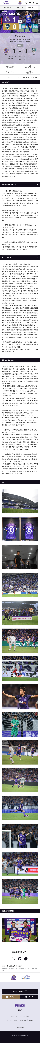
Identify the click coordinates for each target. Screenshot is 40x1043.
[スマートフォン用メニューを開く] (37, 3)
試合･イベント (8, 8)
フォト (10, 77)
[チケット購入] (30, 3)
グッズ (31, 997)
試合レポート (32, 8)
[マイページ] (26, 3)
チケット (13, 997)
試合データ (20, 8)
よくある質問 (23, 1020)
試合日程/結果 (11, 966)
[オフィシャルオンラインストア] (34, 3)
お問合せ (31, 1020)
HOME (3, 966)
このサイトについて (16, 1016)
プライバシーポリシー (12, 1020)
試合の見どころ (10, 67)
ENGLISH (21, 1027)
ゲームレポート (10, 72)
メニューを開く (18, 991)
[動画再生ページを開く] (20, 21)
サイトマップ (26, 1016)
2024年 (20, 966)
